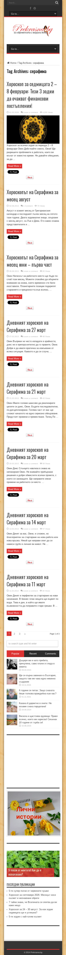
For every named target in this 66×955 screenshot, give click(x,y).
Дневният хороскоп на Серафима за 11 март (27, 580)
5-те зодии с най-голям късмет (25, 916)
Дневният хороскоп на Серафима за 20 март (27, 453)
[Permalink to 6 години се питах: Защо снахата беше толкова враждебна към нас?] (12, 698)
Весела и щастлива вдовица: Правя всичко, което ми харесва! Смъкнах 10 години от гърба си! (38, 719)
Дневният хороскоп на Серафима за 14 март (27, 518)
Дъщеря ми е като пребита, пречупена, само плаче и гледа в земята (37, 663)
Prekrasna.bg (36, 952)
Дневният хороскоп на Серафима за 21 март (27, 388)
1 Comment (28, 206)
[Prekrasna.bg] (33, 34)
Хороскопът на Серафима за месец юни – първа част (32, 261)
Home (13, 63)
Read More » (14, 166)
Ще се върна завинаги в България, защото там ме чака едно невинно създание (37, 678)
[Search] (56, 2)
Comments (50, 653)
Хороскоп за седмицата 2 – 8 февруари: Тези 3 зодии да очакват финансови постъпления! (32, 94)
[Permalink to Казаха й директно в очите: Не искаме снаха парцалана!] (12, 711)
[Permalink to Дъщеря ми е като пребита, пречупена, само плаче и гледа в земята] (12, 668)
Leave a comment (30, 112)
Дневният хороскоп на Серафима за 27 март (27, 326)
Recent (33, 653)
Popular (15, 653)
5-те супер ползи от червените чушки (29, 891)
